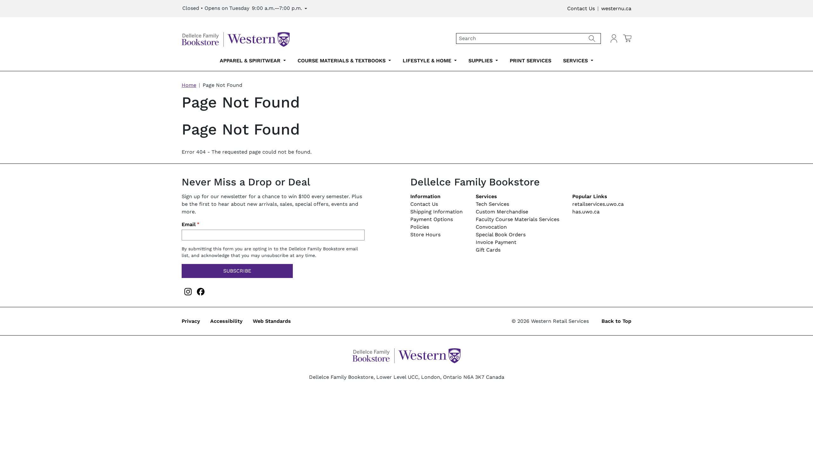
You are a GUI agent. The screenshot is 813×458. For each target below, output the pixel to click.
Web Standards (272, 321)
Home (189, 85)
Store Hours (425, 235)
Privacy (191, 321)
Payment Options (431, 219)
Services (576, 61)
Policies (419, 227)
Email (189, 224)
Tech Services (492, 204)
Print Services (530, 61)
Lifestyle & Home (428, 61)
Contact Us (581, 8)
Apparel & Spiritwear (251, 61)
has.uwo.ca (586, 212)
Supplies (481, 61)
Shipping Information (436, 212)
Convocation (491, 227)
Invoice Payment (496, 242)
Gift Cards (488, 250)
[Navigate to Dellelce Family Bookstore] (236, 38)
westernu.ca (616, 8)
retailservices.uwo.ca (598, 204)
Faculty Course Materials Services (517, 219)
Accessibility (226, 321)
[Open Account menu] (614, 38)
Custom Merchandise (502, 212)
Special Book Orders (501, 235)
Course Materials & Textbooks (342, 61)
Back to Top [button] (616, 321)
